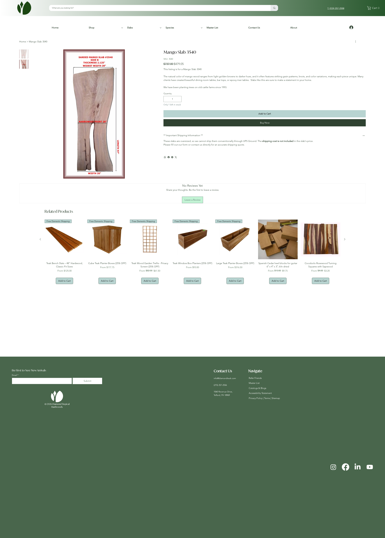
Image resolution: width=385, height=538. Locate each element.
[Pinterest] (172, 166)
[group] (192, 251)
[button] (374, 8)
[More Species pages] (201, 28)
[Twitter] (175, 166)
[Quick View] (278, 239)
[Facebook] (168, 166)
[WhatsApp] (164, 166)
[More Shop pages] (122, 28)
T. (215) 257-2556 (335, 8)
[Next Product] (344, 239)
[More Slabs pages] (160, 28)
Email (15, 375)
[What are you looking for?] (274, 8)
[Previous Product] (40, 239)
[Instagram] (333, 467)
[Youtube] (369, 467)
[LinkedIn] (357, 467)
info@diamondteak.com (225, 378)
